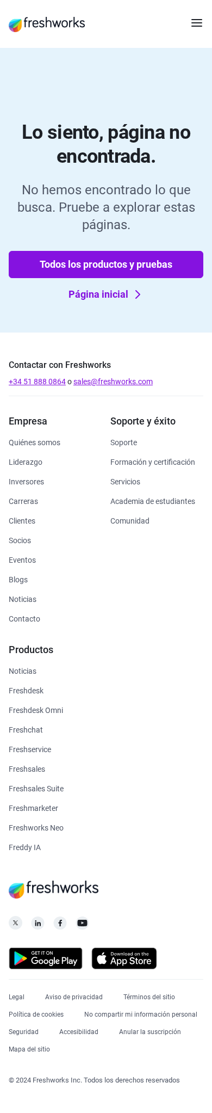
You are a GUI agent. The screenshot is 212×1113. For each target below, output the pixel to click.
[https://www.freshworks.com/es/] (47, 23)
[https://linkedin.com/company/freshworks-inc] (38, 926)
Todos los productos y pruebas (106, 264)
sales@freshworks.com (113, 381)
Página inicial (98, 294)
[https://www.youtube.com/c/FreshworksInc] (82, 926)
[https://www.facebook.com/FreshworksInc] (60, 926)
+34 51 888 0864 (37, 381)
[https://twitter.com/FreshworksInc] (15, 926)
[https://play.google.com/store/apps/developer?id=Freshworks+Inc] (46, 960)
